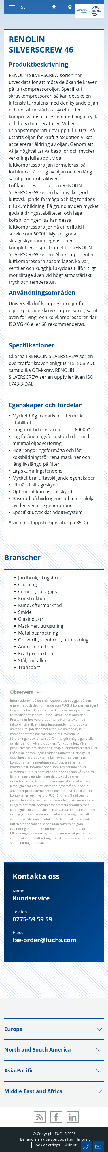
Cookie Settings (46, 1144)
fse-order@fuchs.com (45, 940)
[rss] (40, 1117)
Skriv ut (70, 1144)
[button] (54, 692)
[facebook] (56, 1117)
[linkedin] (73, 1117)
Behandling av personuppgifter (46, 1139)
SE (23, 7)
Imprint (83, 1139)
